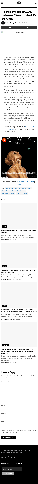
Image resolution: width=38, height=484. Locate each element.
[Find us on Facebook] (17, 457)
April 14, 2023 (17, 362)
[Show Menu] (2, 3)
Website (3, 422)
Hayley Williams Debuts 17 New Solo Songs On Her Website (18, 231)
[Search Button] (36, 3)
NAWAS (19, 193)
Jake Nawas (9, 188)
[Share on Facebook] (10, 27)
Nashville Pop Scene (8, 193)
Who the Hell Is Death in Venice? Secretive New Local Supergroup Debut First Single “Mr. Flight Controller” (17, 351)
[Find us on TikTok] (15, 457)
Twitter (31, 182)
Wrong (25, 193)
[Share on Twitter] (28, 27)
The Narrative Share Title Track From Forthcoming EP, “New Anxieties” (18, 271)
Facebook (24, 182)
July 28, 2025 (17, 240)
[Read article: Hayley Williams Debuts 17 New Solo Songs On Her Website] (19, 216)
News (4, 226)
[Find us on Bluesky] (11, 457)
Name (3, 405)
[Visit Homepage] (19, 3)
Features (6, 345)
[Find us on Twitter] (5, 457)
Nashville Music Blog (8, 191)
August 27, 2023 (18, 279)
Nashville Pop (21, 191)
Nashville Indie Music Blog (23, 188)
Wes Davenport (11, 23)
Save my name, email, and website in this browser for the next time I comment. (20, 431)
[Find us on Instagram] (2, 457)
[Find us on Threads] (8, 457)
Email (3, 413)
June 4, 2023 (17, 319)
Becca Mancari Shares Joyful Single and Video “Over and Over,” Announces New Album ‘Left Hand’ (19, 311)
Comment (5, 382)
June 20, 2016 (23, 23)
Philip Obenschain (7, 240)
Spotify (19, 184)
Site (18, 182)
